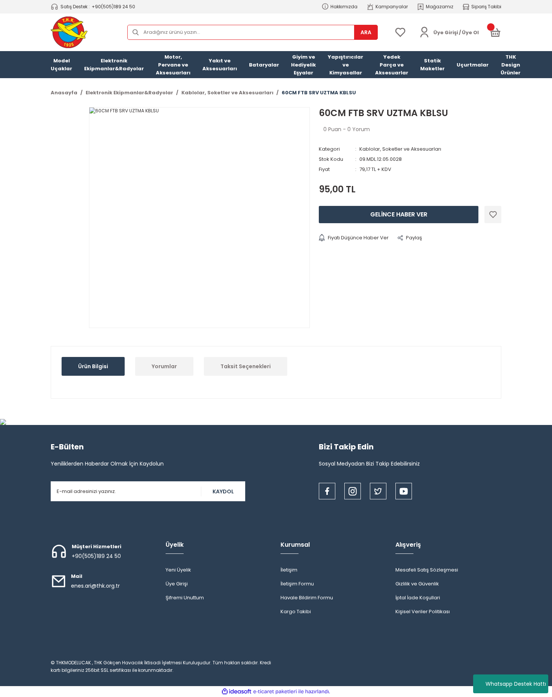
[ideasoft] (237, 691)
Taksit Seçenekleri (245, 366)
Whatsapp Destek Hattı (516, 684)
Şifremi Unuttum (185, 597)
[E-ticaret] (275, 691)
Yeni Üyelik (178, 569)
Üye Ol (470, 32)
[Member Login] (424, 32)
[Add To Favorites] (492, 214)
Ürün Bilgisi (93, 366)
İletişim (289, 569)
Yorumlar (164, 366)
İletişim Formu (297, 583)
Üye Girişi (177, 583)
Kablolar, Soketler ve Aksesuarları (400, 149)
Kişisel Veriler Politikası (422, 611)
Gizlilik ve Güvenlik (417, 583)
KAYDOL (223, 491)
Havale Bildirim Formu (307, 597)
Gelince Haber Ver (398, 214)
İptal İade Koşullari (417, 597)
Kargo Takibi (296, 611)
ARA (365, 32)
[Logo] (69, 32)
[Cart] (495, 32)
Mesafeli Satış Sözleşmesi (426, 569)
